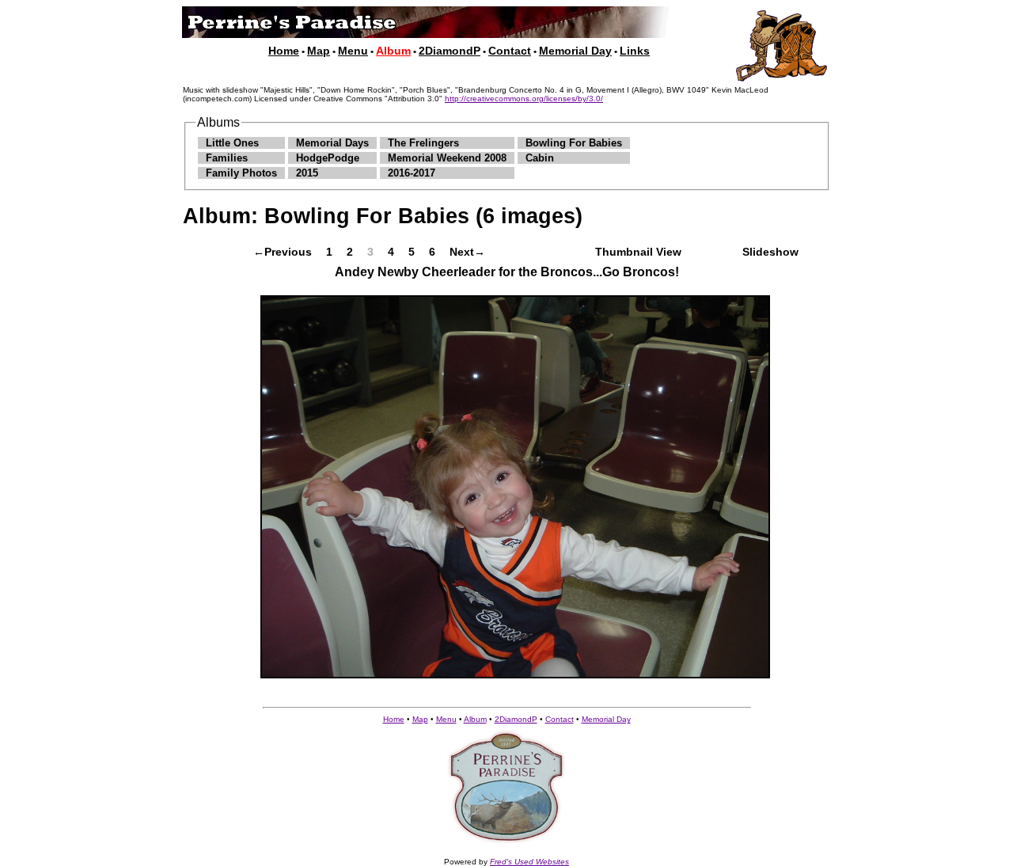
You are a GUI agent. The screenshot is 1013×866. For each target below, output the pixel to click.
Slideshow (770, 251)
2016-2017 (411, 173)
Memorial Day (575, 50)
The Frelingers (423, 143)
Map (318, 50)
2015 (307, 173)
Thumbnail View (638, 251)
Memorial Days (332, 143)
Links (635, 50)
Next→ (467, 251)
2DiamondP (449, 50)
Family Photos (241, 173)
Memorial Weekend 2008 (447, 158)
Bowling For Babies (573, 143)
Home (283, 50)
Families (227, 158)
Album (475, 719)
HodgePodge (327, 158)
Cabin (539, 158)
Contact (509, 50)
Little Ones (232, 143)
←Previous (282, 251)
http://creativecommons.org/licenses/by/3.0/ (524, 98)
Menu (353, 50)
